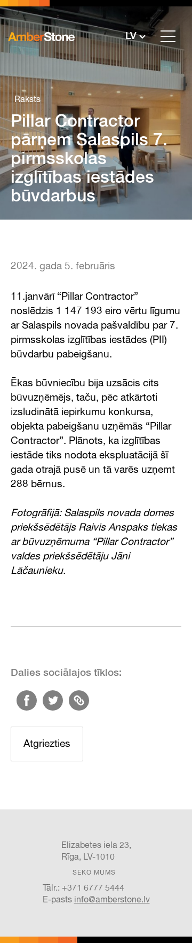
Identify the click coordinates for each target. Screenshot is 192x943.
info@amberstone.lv (112, 900)
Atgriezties (46, 744)
